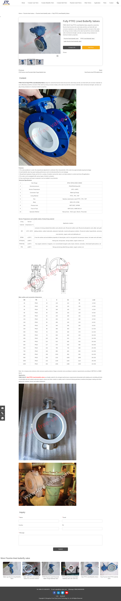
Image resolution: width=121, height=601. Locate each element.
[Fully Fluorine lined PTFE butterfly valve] (109, 568)
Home (23, 3)
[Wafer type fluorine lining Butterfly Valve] (12, 568)
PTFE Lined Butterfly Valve (87, 38)
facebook (62, 596)
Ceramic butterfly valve (47, 3)
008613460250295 (79, 589)
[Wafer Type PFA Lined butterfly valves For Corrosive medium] (31, 568)
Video (104, 3)
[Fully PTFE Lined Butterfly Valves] (90, 568)
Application (97, 3)
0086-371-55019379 (44, 589)
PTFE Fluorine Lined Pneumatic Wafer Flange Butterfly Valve (32, 72)
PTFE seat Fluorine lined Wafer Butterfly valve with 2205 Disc (70, 577)
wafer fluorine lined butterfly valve (72, 41)
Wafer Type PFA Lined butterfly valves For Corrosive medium (31, 577)
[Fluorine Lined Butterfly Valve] (39, 38)
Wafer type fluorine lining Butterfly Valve (12, 577)
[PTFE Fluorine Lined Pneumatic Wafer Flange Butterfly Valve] (51, 568)
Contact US (71, 47)
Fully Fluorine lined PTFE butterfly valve (93, 72)
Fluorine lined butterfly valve (43, 13)
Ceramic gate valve (33, 3)
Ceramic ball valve (62, 3)
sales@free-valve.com (61, 589)
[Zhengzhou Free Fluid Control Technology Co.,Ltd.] (10, 3)
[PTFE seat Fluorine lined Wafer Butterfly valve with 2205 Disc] (70, 568)
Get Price (91, 47)
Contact (111, 3)
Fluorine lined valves (75, 3)
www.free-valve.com (29, 56)
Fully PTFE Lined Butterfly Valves (89, 577)
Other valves (87, 3)
